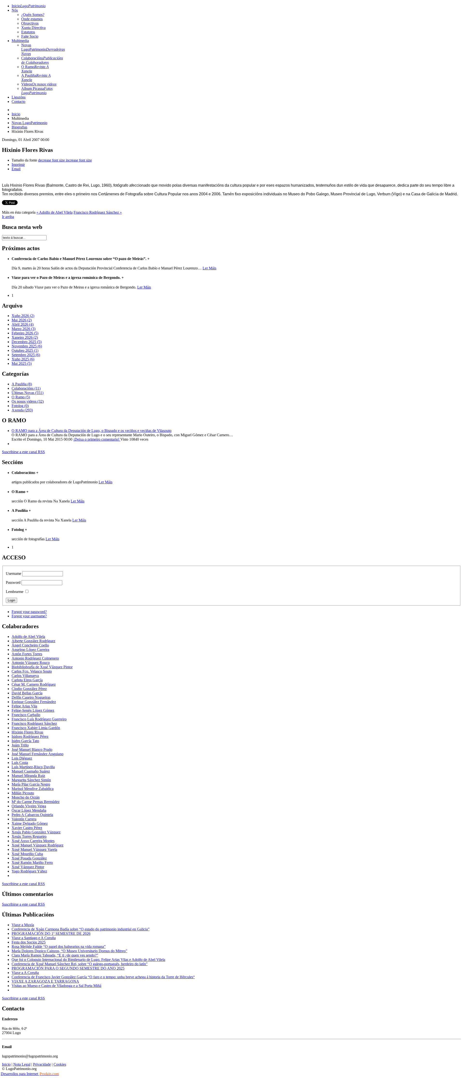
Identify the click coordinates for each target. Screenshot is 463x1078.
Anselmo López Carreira (30, 650)
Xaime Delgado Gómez (30, 823)
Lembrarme (14, 592)
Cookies (60, 1064)
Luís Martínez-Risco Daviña (33, 767)
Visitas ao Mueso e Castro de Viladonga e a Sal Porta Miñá (56, 986)
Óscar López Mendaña (29, 810)
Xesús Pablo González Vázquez (36, 832)
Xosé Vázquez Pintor (28, 867)
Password (13, 582)
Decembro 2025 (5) (26, 342)
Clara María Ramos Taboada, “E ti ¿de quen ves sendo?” (55, 955)
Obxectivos (30, 23)
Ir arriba (8, 217)
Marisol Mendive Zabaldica (33, 789)
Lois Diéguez (22, 758)
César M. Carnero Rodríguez (34, 684)
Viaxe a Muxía (23, 925)
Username (13, 573)
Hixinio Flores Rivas (27, 732)
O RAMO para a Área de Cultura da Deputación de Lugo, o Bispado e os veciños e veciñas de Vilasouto (91, 431)
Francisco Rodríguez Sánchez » (98, 212)
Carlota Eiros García (27, 680)
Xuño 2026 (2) (23, 316)
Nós (15, 10)
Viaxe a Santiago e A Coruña (34, 938)
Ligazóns (19, 97)
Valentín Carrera (24, 819)
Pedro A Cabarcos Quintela (32, 815)
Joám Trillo (20, 745)
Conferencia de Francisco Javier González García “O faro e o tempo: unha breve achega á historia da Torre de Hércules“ (103, 977)
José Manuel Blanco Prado (32, 749)
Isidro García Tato (25, 741)
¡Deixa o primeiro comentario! (96, 439)
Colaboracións (42, 60)
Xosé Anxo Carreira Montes (33, 841)
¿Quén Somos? (32, 15)
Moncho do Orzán (26, 797)
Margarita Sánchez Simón (31, 780)
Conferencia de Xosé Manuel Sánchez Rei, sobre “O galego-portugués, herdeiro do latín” (80, 964)
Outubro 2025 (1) (25, 350)
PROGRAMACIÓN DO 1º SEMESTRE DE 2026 (51, 933)
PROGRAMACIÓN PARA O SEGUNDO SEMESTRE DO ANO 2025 (68, 968)
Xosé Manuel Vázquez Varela (34, 849)
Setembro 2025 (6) (26, 355)
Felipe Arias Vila (24, 706)
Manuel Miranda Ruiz (28, 776)
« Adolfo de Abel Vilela (54, 212)
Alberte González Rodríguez (33, 641)
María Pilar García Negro (31, 784)
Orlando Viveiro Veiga (29, 806)
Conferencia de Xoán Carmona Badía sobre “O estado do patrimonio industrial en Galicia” (81, 929)
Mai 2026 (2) (22, 320)
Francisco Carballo (26, 715)
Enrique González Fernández (34, 702)
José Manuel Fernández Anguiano (37, 754)
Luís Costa (20, 763)
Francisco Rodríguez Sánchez (34, 723)
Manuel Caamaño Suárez (31, 771)
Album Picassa (37, 90)
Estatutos (28, 32)
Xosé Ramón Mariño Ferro (32, 862)
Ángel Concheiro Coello (30, 645)
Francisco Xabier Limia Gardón (36, 728)
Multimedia (20, 41)
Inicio (29, 6)
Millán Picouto (23, 793)
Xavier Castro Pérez (27, 828)
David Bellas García (27, 693)
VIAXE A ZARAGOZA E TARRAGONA (45, 981)
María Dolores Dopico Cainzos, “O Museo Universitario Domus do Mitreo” (69, 951)
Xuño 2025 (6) (23, 359)
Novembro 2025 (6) (27, 346)
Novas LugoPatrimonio (43, 49)
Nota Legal (21, 1064)
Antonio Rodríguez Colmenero (35, 658)
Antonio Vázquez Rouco (31, 663)
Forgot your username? (29, 616)
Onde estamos (32, 19)
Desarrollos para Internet (30, 1074)
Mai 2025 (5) (22, 363)
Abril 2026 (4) (23, 324)
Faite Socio (29, 36)
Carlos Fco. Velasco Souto (32, 671)
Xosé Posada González (29, 858)
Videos (38, 84)
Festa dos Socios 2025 (29, 942)
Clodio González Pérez (29, 689)
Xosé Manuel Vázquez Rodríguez (37, 845)
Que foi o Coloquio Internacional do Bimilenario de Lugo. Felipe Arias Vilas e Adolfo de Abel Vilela (88, 960)
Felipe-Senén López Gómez (33, 710)
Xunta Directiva (33, 28)
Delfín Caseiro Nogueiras (31, 697)
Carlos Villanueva (25, 676)
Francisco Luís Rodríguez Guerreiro (39, 719)
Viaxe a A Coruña (25, 973)
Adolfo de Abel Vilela (28, 636)
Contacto (18, 101)
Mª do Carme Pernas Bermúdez (36, 802)
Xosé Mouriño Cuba (27, 854)
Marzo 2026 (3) (23, 329)
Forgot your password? (29, 612)
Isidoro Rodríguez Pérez (30, 736)
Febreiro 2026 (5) (25, 333)
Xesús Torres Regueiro (29, 836)
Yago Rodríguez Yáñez (29, 871)
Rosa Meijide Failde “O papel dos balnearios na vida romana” (59, 946)
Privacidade (42, 1064)
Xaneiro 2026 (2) (25, 337)
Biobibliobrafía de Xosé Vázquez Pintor (42, 667)
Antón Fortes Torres (27, 654)
